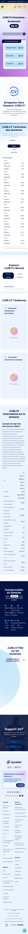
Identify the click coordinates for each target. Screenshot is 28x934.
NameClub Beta (19, 852)
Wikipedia (21, 551)
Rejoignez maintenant (20, 785)
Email (14, 742)
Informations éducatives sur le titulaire (14, 918)
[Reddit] (20, 792)
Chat (15, 746)
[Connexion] (15, 7)
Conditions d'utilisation (14, 916)
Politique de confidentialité (14, 913)
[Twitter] (15, 792)
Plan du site (18, 871)
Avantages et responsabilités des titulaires (14, 921)
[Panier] (19, 7)
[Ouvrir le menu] (25, 7)
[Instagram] (10, 792)
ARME (22, 548)
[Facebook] (8, 792)
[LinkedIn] (12, 792)
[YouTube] (17, 792)
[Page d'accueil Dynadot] (2, 7)
